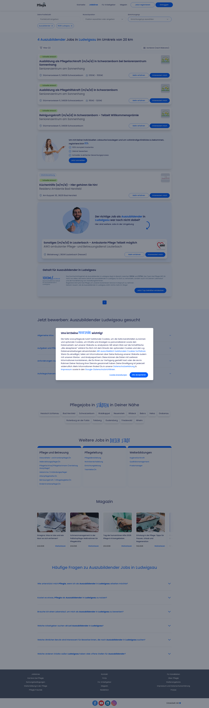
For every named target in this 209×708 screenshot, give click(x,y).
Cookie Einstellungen (118, 375)
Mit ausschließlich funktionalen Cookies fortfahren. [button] (121, 351)
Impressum (66, 369)
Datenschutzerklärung (124, 366)
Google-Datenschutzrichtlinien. (100, 369)
